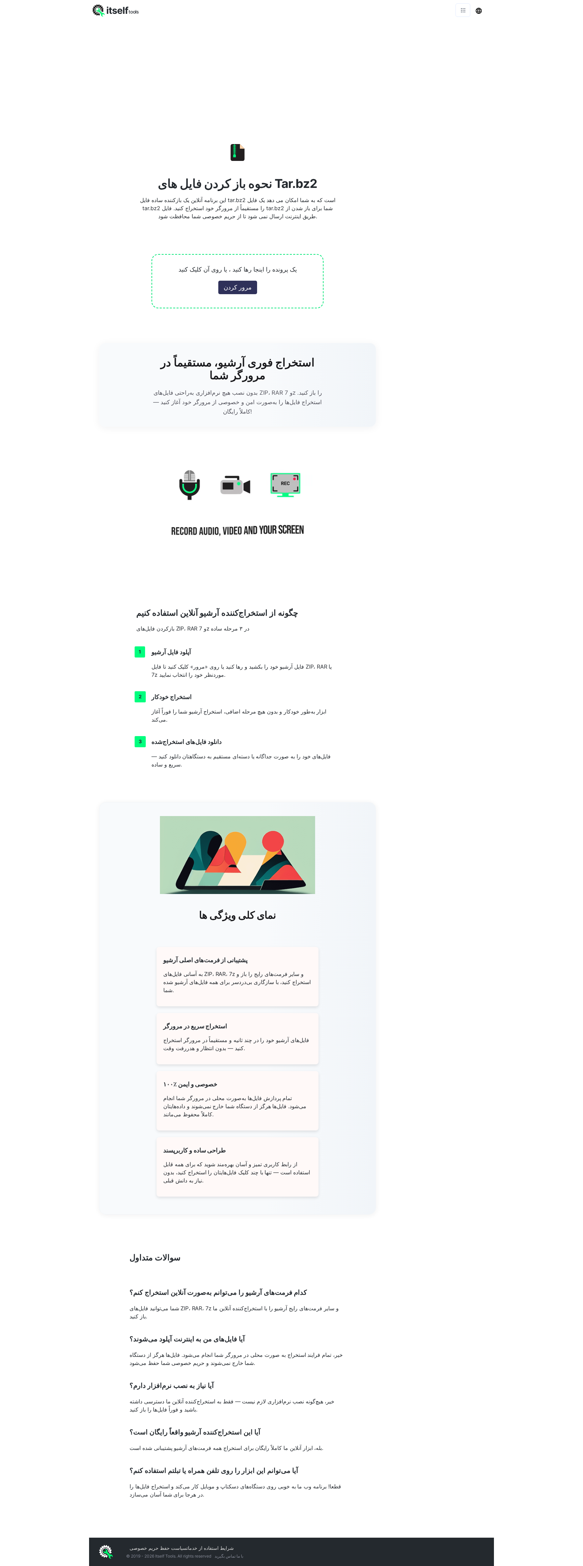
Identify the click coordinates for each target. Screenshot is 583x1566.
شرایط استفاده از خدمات (210, 1548)
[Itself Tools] (237, 511)
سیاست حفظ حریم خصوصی (158, 1548)
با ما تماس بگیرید (229, 1556)
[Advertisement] (291, 71)
